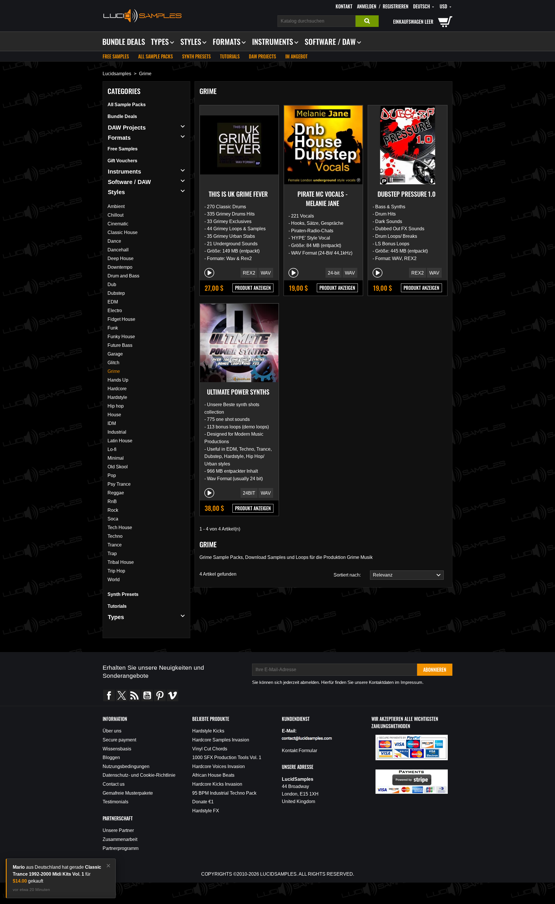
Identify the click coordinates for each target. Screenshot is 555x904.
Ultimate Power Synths (238, 391)
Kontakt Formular (299, 750)
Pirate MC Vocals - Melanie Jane (322, 198)
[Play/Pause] (209, 273)
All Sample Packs (155, 56)
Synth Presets (196, 56)
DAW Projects (262, 56)
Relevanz (381, 574)
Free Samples (116, 56)
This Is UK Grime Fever (238, 193)
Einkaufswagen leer (413, 22)
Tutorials (230, 56)
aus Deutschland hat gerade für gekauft (57, 874)
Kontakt (344, 6)
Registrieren (395, 6)
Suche (367, 21)
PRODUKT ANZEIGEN (253, 287)
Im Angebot (296, 56)
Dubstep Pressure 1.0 (407, 193)
